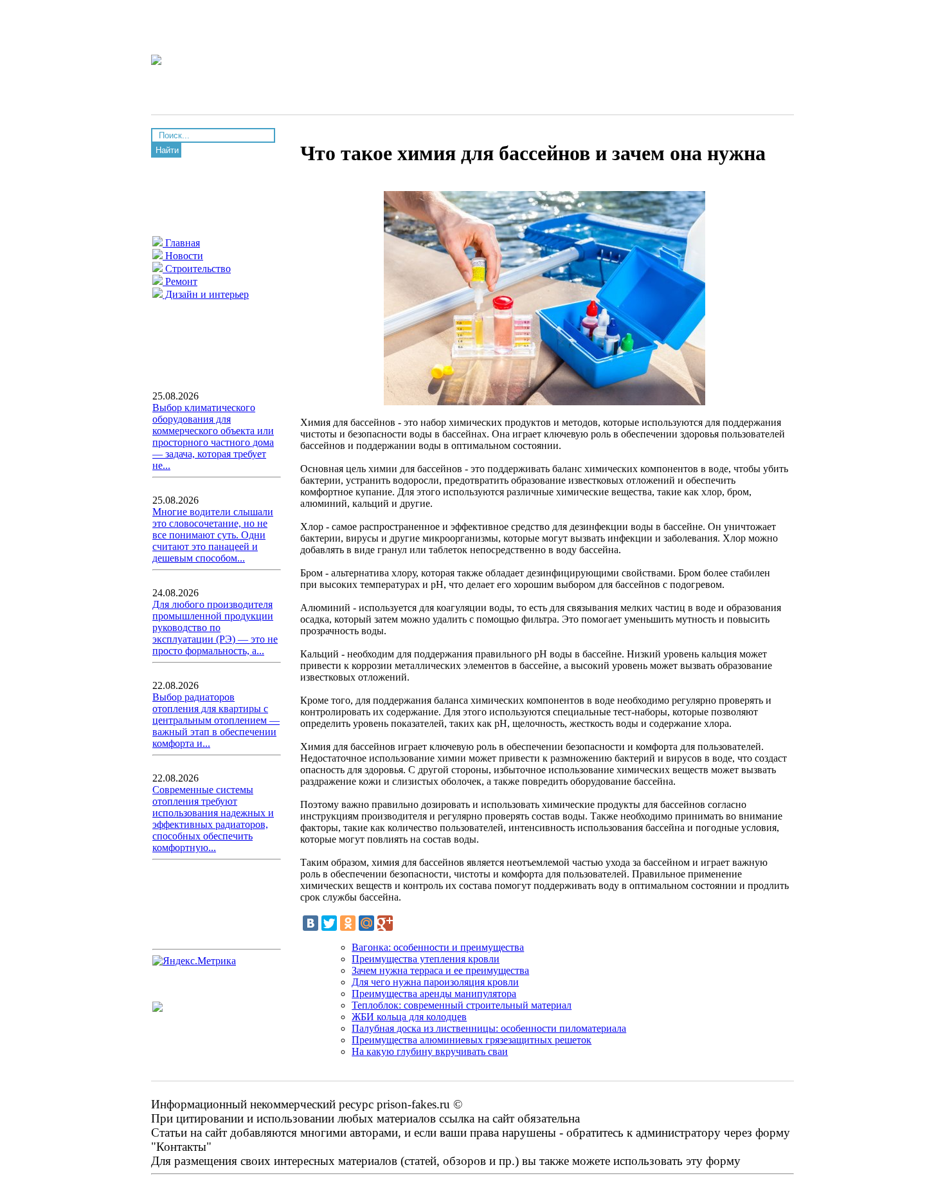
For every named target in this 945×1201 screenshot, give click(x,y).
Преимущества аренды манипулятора (434, 993)
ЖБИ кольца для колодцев (409, 1016)
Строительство (197, 268)
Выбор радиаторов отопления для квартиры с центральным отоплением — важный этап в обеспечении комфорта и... (216, 720)
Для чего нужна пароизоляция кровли (435, 981)
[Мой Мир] (366, 923)
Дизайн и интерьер (206, 294)
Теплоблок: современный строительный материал (462, 1005)
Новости (183, 255)
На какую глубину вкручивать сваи (430, 1051)
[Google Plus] (385, 923)
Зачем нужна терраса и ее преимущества (440, 970)
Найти (167, 150)
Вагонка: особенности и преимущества (438, 947)
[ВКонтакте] (310, 923)
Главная (181, 242)
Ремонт (180, 281)
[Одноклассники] (348, 923)
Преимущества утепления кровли (426, 958)
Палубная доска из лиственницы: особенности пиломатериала (489, 1028)
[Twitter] (329, 923)
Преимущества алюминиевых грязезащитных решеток (471, 1039)
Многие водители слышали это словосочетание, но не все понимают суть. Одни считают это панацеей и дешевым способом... (212, 535)
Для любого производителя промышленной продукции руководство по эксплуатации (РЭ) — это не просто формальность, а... (215, 627)
